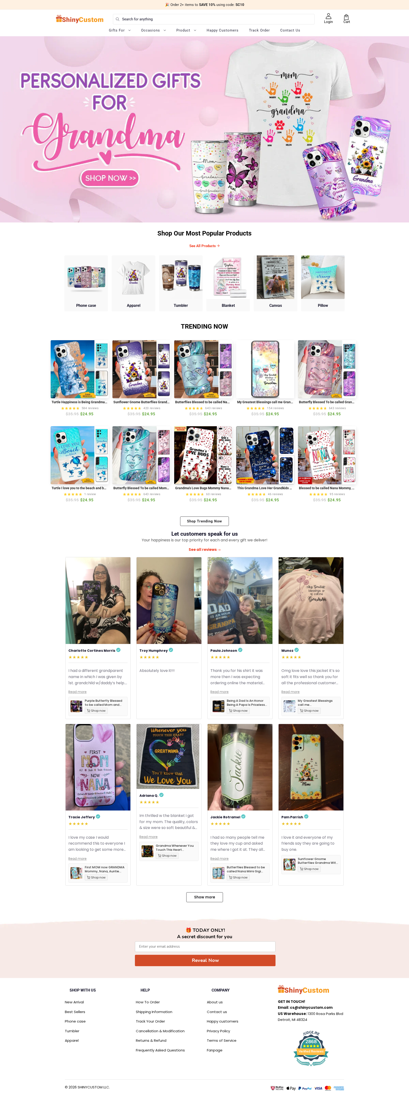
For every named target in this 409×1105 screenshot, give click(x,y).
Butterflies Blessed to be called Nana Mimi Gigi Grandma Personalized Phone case (203, 402)
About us (215, 1002)
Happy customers (222, 1021)
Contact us (217, 1011)
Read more (77, 691)
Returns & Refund (151, 1040)
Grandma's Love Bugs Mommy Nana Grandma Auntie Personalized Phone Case (203, 488)
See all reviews (203, 549)
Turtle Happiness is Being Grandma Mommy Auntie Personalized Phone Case (80, 402)
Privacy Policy (218, 1030)
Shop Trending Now (204, 521)
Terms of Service (221, 1040)
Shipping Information (154, 1011)
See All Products (203, 246)
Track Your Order (150, 1021)
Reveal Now (205, 960)
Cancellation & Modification (160, 1030)
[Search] (117, 19)
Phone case (75, 1021)
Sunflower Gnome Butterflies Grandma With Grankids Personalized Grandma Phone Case (141, 402)
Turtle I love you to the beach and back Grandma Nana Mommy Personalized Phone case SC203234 (80, 488)
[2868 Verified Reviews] (311, 1067)
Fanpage (214, 1050)
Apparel (72, 1040)
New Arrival (74, 1002)
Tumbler (72, 1030)
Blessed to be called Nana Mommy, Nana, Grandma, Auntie (327, 488)
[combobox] (214, 19)
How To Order (148, 1002)
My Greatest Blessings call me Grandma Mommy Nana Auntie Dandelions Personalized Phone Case (265, 402)
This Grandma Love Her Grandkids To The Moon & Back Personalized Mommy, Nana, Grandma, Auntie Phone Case (265, 488)
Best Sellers (75, 1011)
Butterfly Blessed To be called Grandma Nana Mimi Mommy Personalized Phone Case (327, 402)
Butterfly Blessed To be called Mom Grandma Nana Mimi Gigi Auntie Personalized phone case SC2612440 (141, 488)
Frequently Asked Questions (160, 1050)
